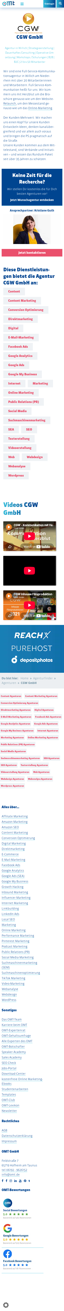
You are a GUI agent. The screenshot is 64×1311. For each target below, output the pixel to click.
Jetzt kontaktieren (32, 253)
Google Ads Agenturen (46, 723)
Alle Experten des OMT (17, 1041)
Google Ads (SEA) (13, 876)
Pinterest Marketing (15, 941)
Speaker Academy (14, 1052)
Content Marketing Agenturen (41, 696)
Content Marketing (15, 832)
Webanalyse (10, 989)
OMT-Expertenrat (13, 1030)
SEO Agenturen (9, 765)
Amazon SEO (10, 827)
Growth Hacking (12, 887)
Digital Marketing (14, 843)
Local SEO (8, 919)
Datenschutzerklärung (17, 1136)
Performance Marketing (18, 935)
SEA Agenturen (51, 758)
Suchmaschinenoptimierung (21, 973)
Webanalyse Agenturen (40, 778)
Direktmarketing (13, 849)
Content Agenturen (11, 696)
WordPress (9, 1000)
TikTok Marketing (13, 978)
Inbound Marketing (15, 892)
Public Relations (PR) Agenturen (18, 744)
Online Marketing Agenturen (43, 737)
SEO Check (9, 1063)
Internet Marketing (15, 903)
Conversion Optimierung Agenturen (19, 703)
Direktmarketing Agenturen (16, 709)
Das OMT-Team (12, 1019)
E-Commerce (10, 854)
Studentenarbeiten (15, 1089)
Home (25, 678)
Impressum (9, 1141)
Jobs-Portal (9, 1068)
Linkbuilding (10, 908)
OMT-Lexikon (10, 1105)
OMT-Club (8, 1100)
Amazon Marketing (15, 822)
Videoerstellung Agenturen (15, 772)
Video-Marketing (13, 983)
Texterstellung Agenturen (34, 765)
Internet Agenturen (47, 730)
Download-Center (14, 1074)
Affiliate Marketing (15, 816)
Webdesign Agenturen (12, 778)
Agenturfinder (43, 678)
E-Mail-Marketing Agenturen (16, 716)
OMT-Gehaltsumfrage (16, 1036)
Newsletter (9, 1111)
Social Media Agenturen (13, 751)
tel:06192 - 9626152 (14, 1170)
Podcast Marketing (14, 946)
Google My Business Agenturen (17, 730)
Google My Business (15, 881)
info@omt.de (11, 1174)
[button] (6, 1305)
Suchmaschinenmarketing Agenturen (20, 758)
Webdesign (9, 994)
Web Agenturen (41, 772)
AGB (4, 1130)
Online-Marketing (40, 108)
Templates (9, 1094)
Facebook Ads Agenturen (48, 716)
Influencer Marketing (16, 898)
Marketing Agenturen (12, 737)
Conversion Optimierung (18, 838)
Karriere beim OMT (14, 1025)
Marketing (9, 925)
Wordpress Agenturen (12, 785)
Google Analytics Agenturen (15, 723)
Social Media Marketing (18, 957)
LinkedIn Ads (10, 914)
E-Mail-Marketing (13, 860)
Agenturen (9, 683)
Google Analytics (13, 870)
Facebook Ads (11, 865)
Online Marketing (14, 930)
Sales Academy (12, 1057)
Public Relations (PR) (16, 952)
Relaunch (9, 103)
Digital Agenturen (43, 709)
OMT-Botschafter (13, 1046)
